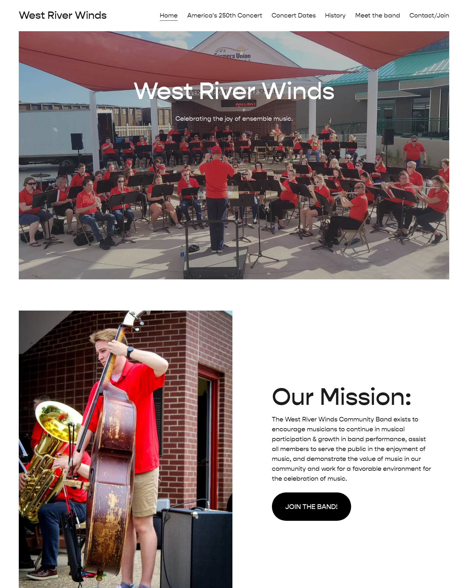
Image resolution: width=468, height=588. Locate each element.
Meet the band (377, 15)
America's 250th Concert (224, 15)
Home (169, 15)
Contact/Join (429, 15)
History (335, 15)
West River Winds (63, 15)
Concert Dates (294, 15)
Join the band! (311, 507)
